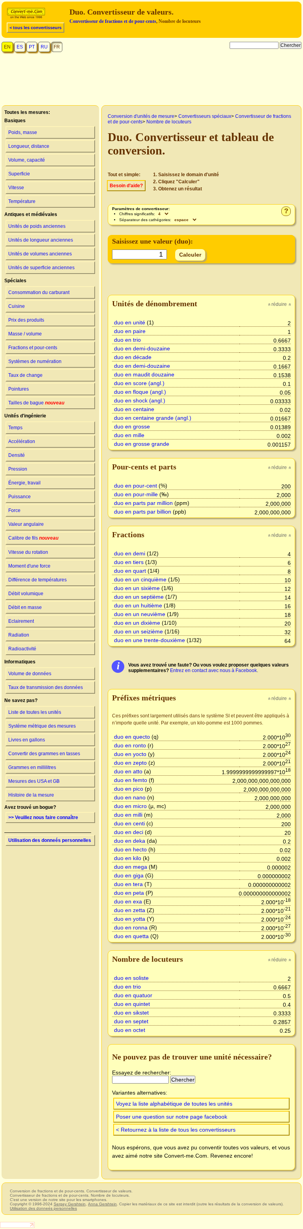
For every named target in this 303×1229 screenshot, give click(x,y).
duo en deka (129, 841)
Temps (15, 427)
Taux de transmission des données (45, 687)
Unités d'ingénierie (25, 416)
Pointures (18, 389)
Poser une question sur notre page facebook (171, 1117)
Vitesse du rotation (28, 552)
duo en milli (128, 815)
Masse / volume (25, 334)
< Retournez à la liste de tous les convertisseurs (176, 1130)
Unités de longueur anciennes (40, 240)
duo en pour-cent (135, 485)
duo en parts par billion (142, 511)
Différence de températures (37, 580)
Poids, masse (22, 132)
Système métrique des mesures (42, 726)
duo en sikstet (131, 1012)
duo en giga (129, 875)
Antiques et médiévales (30, 214)
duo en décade (133, 357)
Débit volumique (25, 593)
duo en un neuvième (139, 614)
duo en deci (128, 832)
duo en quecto (132, 737)
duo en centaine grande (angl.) (152, 418)
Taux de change (25, 375)
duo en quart (130, 571)
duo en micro (130, 806)
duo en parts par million (143, 503)
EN (7, 47)
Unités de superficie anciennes (41, 267)
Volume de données (29, 673)
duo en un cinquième (140, 579)
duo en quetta (131, 936)
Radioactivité (22, 649)
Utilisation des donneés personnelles (49, 840)
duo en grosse (132, 426)
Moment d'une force (29, 566)
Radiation (18, 635)
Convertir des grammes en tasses (44, 753)
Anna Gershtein (102, 1204)
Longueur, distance (28, 146)
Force (14, 510)
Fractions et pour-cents (32, 347)
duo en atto (128, 771)
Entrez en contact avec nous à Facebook (213, 670)
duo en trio (127, 340)
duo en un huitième (138, 605)
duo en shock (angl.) (139, 400)
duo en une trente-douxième (149, 640)
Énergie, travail (24, 483)
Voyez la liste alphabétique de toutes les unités (174, 1104)
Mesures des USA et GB (34, 781)
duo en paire (130, 331)
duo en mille (129, 435)
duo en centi (129, 823)
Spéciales (15, 280)
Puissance (19, 496)
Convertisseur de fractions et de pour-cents (112, 21)
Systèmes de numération (35, 361)
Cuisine (16, 306)
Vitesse (16, 187)
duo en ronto (130, 745)
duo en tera (128, 884)
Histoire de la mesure (31, 795)
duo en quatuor (133, 995)
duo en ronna (131, 927)
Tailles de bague (36, 403)
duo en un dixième (137, 623)
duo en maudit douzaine (144, 374)
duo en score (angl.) (139, 383)
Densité (16, 455)
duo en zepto (130, 763)
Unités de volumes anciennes (40, 254)
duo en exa (128, 901)
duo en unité (129, 322)
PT (32, 47)
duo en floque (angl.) (140, 392)
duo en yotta (129, 919)
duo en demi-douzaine (142, 348)
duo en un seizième (138, 631)
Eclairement (21, 621)
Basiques (15, 120)
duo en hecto (130, 849)
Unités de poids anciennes (36, 226)
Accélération (21, 441)
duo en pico (128, 789)
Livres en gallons (26, 740)
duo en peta (129, 893)
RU (44, 47)
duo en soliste (131, 978)
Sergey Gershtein (70, 1204)
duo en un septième (139, 597)
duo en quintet (132, 1004)
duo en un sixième (137, 588)
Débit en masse (25, 607)
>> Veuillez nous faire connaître (43, 817)
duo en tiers (129, 562)
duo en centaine (134, 409)
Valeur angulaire (26, 524)
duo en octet (129, 1030)
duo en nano (130, 797)
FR (57, 47)
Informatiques (20, 662)
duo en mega (130, 867)
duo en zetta (129, 910)
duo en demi (129, 553)
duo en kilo (127, 858)
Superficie (19, 174)
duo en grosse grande (141, 444)
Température (22, 201)
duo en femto (130, 780)
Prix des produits (26, 320)
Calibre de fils (33, 538)
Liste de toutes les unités (34, 712)
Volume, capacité (26, 160)
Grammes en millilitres (32, 767)
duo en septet (131, 1021)
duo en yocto (130, 754)
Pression (17, 469)
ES (20, 47)
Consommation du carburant (38, 292)
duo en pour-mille (136, 494)
